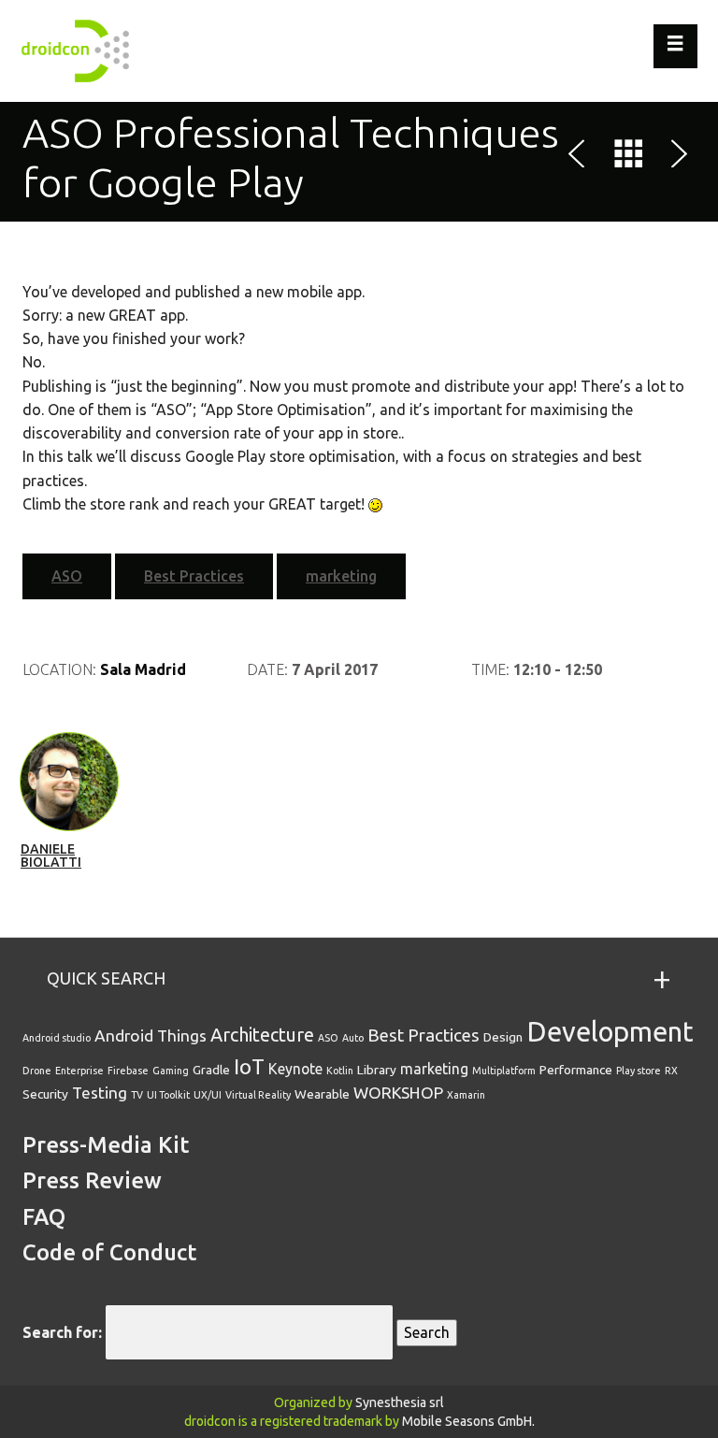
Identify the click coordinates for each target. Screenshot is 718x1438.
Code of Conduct (109, 1252)
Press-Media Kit (105, 1145)
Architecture (262, 1034)
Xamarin (466, 1094)
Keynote (295, 1068)
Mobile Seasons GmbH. (468, 1421)
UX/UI (208, 1094)
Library (376, 1069)
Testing (99, 1092)
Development (610, 1031)
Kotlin (339, 1070)
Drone (36, 1070)
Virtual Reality (258, 1094)
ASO (66, 576)
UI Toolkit (168, 1094)
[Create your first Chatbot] (676, 157)
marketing (341, 576)
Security (45, 1093)
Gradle (211, 1069)
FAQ (43, 1216)
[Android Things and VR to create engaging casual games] (580, 157)
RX (671, 1070)
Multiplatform (504, 1070)
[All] (628, 157)
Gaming (170, 1070)
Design (503, 1036)
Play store (638, 1070)
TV (137, 1094)
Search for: (62, 1332)
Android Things (150, 1035)
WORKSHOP (398, 1092)
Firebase (128, 1070)
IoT (249, 1066)
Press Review (92, 1180)
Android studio (56, 1037)
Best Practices (194, 576)
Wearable (322, 1093)
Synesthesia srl (399, 1402)
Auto (353, 1037)
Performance (575, 1069)
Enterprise (79, 1070)
